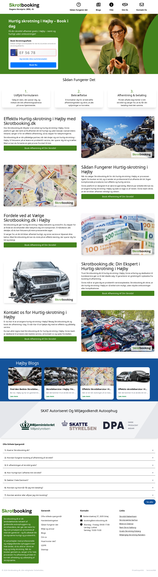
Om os (44, 537)
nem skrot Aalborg (127, 527)
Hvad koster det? (48, 541)
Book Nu (33, 65)
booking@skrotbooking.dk (95, 520)
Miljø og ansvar (47, 529)
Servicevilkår (151, 570)
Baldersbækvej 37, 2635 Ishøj (95, 516)
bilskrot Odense (126, 523)
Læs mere (14, 396)
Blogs (43, 533)
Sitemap (44, 549)
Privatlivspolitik (138, 570)
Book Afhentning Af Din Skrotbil (40, 148)
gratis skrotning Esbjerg (130, 531)
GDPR (43, 545)
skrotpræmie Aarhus (128, 520)
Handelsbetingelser (49, 520)
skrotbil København (128, 516)
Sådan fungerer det (49, 524)
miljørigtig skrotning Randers (132, 535)
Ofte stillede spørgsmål (51, 516)
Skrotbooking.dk (14, 570)
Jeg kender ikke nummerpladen (33, 59)
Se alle (150, 502)
